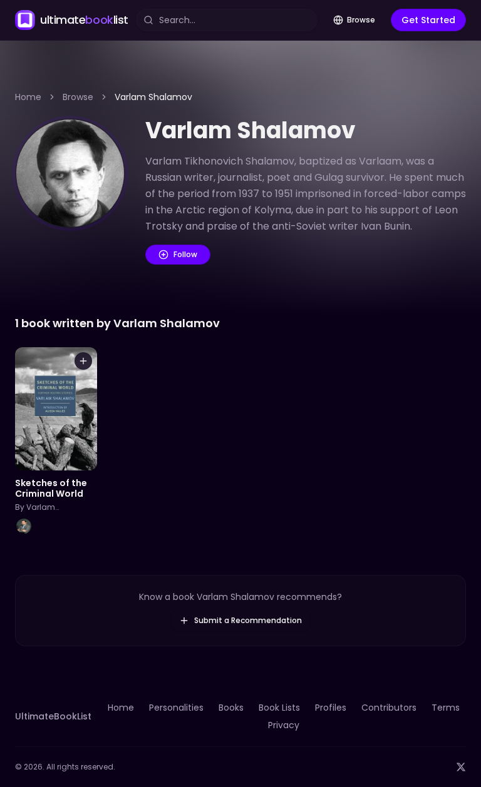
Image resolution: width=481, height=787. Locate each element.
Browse (361, 19)
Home (28, 97)
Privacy (283, 725)
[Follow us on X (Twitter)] (461, 767)
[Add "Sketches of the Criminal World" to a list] (83, 361)
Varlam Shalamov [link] (153, 97)
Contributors (388, 707)
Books (231, 707)
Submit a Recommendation (248, 620)
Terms (446, 707)
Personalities (176, 707)
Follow (185, 254)
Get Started (428, 20)
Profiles (330, 707)
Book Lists (279, 707)
